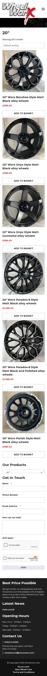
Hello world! (8, 610)
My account (23, 667)
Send (23, 567)
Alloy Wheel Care (23, 669)
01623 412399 (11, 642)
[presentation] (20, 545)
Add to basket (23, 113)
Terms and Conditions (23, 672)
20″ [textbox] (22, 472)
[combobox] (23, 471)
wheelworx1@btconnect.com (19, 653)
